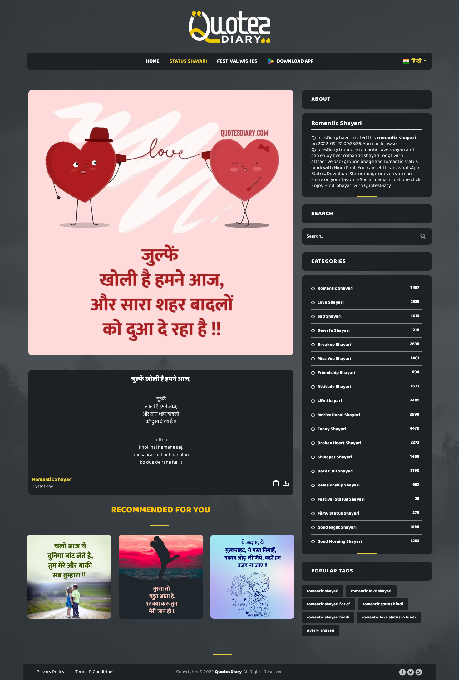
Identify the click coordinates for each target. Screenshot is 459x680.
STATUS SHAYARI (188, 61)
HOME (153, 61)
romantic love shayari (371, 591)
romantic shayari (322, 591)
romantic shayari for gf (328, 604)
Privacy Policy (50, 672)
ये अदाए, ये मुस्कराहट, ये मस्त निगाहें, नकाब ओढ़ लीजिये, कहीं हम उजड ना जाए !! (252, 576)
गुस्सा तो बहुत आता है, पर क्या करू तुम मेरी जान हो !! (160, 576)
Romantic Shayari (52, 479)
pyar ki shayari (320, 630)
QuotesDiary (228, 672)
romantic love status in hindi (389, 617)
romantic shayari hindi (328, 617)
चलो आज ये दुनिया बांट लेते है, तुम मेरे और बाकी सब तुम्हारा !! (69, 576)
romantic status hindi (383, 604)
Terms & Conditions (95, 672)
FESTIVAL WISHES (237, 61)
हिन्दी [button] (416, 61)
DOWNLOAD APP (295, 61)
